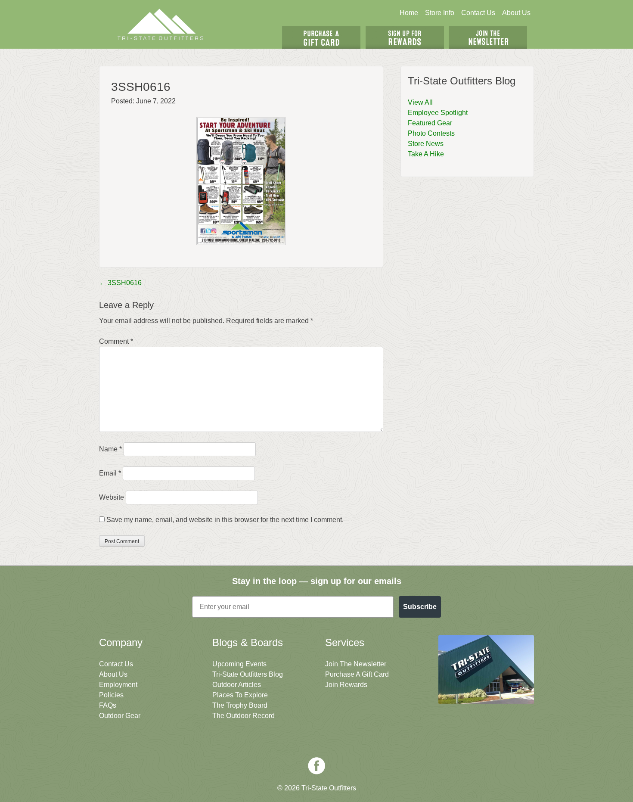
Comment (116, 341)
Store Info (439, 12)
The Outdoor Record (243, 715)
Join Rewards (346, 684)
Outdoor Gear (119, 715)
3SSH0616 (120, 282)
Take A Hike (426, 154)
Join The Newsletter (488, 37)
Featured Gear (430, 123)
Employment (118, 684)
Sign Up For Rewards (405, 37)
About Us (516, 12)
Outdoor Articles (236, 684)
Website (111, 497)
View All (420, 102)
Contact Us (478, 12)
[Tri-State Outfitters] (160, 24)
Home (409, 12)
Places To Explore (240, 695)
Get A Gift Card (321, 37)
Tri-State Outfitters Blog (247, 674)
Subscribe (420, 606)
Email (110, 473)
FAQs (107, 705)
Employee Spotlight (438, 112)
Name (110, 449)
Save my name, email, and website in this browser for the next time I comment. (225, 519)
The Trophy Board (239, 705)
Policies (111, 695)
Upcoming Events (239, 664)
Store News (426, 143)
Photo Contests (431, 133)
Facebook (316, 765)
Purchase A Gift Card (357, 674)
